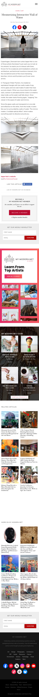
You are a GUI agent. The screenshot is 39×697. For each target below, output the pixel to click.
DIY (10, 654)
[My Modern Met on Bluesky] (25, 671)
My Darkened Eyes (10, 179)
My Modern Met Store (12, 333)
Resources (22, 654)
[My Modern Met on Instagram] (22, 666)
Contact (7, 687)
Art (22, 11)
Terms (18, 690)
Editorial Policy (14, 685)
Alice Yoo (14, 22)
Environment (10, 657)
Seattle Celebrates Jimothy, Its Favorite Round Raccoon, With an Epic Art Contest (28, 487)
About (7, 685)
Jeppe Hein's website (8, 176)
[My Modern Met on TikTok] (14, 671)
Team (20, 685)
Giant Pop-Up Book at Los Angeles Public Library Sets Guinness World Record (27, 604)
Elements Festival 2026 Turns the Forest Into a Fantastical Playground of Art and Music (9, 432)
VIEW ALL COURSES (13, 276)
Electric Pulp (28, 694)
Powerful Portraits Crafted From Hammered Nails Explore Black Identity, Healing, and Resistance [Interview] (9, 549)
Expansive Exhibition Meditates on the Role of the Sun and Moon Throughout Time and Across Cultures (28, 549)
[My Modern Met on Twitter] (16, 666)
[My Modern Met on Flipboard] (28, 666)
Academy (17, 659)
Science (18, 657)
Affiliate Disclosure (22, 687)
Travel (32, 657)
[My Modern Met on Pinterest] (11, 666)
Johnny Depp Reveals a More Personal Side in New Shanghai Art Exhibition (9, 487)
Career (15, 654)
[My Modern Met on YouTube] (33, 666)
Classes (29, 654)
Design (13, 652)
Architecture (30, 652)
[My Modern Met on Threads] (19, 671)
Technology (25, 657)
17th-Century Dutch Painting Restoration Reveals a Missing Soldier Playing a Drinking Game (28, 433)
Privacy (30, 687)
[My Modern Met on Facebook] (5, 666)
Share (28, 184)
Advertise (13, 687)
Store (24, 659)
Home (17, 11)
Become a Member (19, 213)
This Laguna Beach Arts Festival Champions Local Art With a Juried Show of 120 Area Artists (28, 576)
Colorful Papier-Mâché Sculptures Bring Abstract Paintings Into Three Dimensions (9, 604)
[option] (10, 303)
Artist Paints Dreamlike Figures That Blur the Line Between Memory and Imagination (9, 461)
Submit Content (27, 685)
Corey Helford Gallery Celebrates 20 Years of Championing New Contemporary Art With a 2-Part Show (9, 577)
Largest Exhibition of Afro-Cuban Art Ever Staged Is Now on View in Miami (28, 461)
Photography (20, 652)
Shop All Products (19, 397)
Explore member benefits (20, 217)
